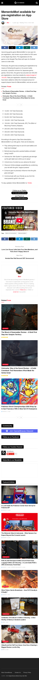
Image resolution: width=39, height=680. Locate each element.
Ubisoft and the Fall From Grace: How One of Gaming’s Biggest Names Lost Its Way (19, 646)
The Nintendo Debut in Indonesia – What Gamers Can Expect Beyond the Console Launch (19, 534)
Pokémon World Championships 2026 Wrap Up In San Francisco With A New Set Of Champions (19, 407)
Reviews (5, 328)
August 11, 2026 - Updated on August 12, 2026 (13, 567)
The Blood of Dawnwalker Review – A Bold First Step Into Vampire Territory (19, 92)
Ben (8, 22)
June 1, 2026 (5, 622)
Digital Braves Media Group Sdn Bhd (18, 676)
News (4, 402)
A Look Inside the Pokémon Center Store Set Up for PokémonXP (18, 507)
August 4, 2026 (6, 594)
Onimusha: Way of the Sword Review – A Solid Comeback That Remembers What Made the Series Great (19, 98)
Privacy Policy (27, 672)
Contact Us (18, 672)
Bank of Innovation (11, 233)
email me (15, 292)
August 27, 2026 (6, 510)
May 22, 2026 (5, 649)
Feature (5, 502)
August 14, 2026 (6, 537)
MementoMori (22, 233)
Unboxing (6, 557)
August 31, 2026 (6, 411)
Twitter (30, 183)
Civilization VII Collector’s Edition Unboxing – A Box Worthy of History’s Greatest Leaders (18, 619)
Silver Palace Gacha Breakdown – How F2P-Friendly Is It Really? (19, 591)
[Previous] (18, 105)
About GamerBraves (6, 672)
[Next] (21, 105)
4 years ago (16, 22)
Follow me (23, 290)
